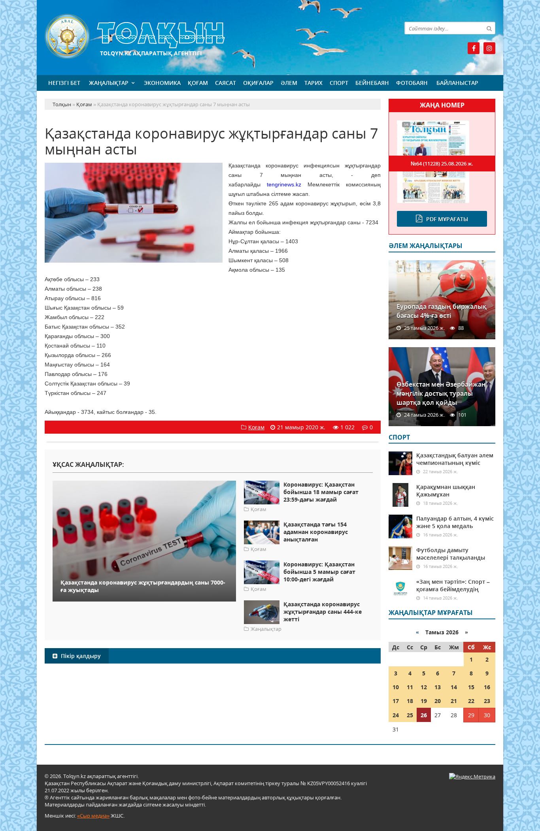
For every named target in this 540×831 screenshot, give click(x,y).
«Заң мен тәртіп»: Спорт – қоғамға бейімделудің (453, 585)
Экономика (162, 82)
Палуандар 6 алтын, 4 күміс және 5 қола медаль (455, 522)
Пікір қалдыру (80, 656)
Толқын (213, 36)
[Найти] (489, 28)
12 (424, 687)
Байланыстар (457, 82)
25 (410, 715)
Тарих (313, 82)
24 (396, 715)
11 (410, 687)
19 (424, 701)
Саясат (225, 82)
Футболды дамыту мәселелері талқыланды (450, 553)
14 (454, 687)
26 (424, 715)
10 (396, 687)
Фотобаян (412, 82)
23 (487, 701)
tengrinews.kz (284, 184)
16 (487, 687)
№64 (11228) (442, 163)
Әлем (289, 82)
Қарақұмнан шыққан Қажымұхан (445, 490)
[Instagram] (489, 48)
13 (437, 687)
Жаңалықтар (108, 82)
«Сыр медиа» (93, 815)
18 (410, 701)
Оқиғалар (258, 82)
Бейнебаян (372, 82)
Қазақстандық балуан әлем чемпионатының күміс (454, 458)
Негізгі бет (64, 82)
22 (471, 701)
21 (454, 701)
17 (396, 701)
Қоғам (198, 82)
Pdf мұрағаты (447, 219)
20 (437, 701)
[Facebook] (474, 48)
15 (471, 687)
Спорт (339, 82)
